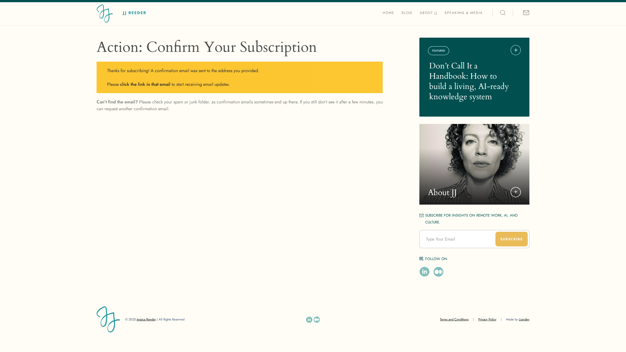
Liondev (524, 319)
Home (388, 12)
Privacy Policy (487, 319)
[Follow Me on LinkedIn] (424, 272)
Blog (407, 12)
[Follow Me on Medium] (438, 272)
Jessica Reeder (146, 319)
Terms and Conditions (454, 319)
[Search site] (502, 12)
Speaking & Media (464, 12)
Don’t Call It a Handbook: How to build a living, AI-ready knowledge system (469, 81)
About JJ (428, 12)
